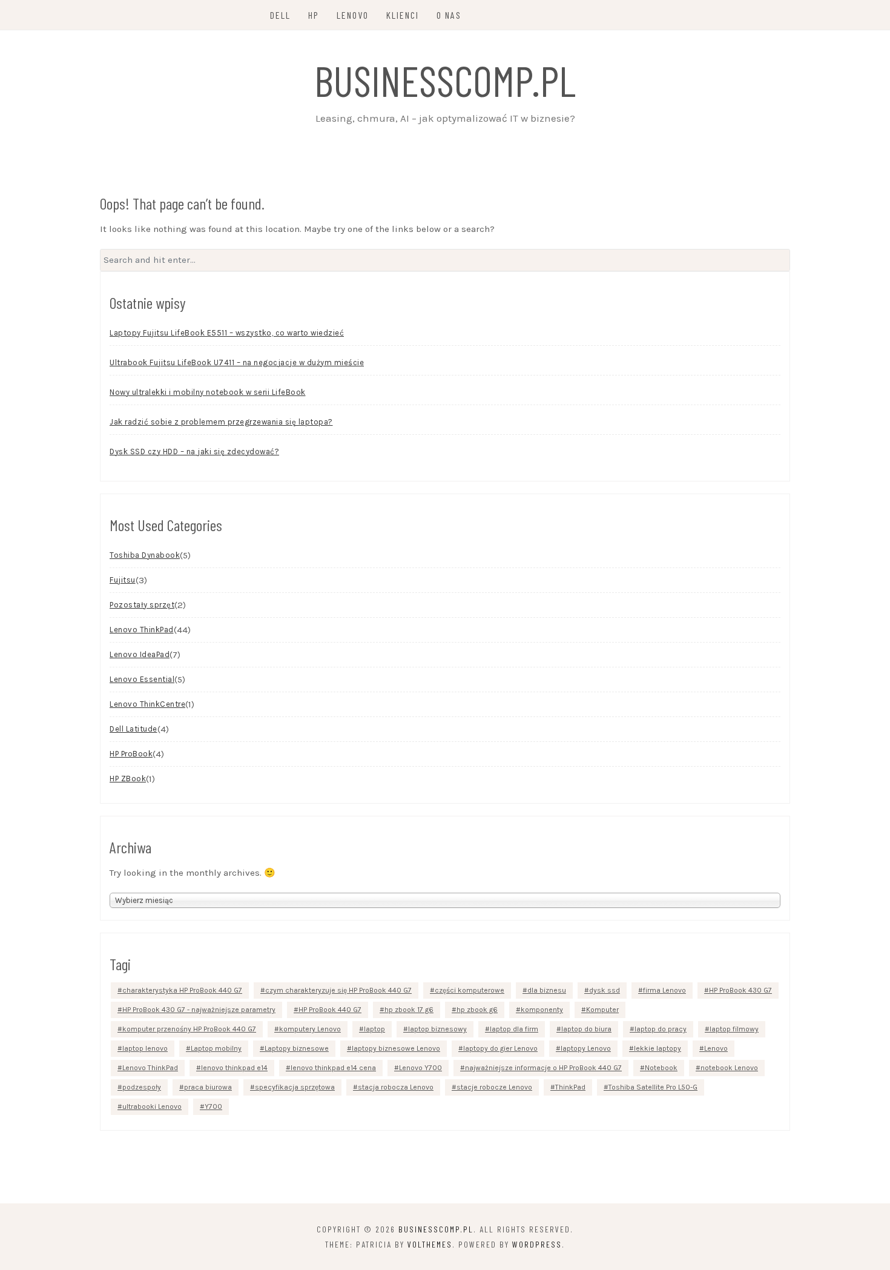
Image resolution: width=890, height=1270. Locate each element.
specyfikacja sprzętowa (295, 1087)
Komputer (602, 1009)
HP (313, 15)
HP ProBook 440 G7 (329, 1009)
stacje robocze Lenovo (494, 1087)
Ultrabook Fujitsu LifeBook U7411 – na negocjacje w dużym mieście (237, 362)
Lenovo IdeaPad (140, 654)
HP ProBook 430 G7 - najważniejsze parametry (198, 1009)
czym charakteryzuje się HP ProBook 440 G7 (338, 990)
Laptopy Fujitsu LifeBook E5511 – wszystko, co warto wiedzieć (227, 332)
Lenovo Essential (142, 679)
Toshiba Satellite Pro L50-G (652, 1087)
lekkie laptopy (657, 1048)
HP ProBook (131, 753)
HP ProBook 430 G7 (740, 990)
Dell (280, 15)
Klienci (402, 15)
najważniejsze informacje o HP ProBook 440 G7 (543, 1067)
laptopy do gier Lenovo (500, 1048)
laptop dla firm (514, 1029)
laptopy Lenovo (586, 1048)
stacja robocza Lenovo (395, 1087)
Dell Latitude (133, 728)
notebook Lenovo (729, 1067)
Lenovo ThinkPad (142, 629)
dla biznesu (546, 990)
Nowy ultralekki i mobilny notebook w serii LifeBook (208, 392)
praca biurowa (208, 1087)
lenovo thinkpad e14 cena (333, 1067)
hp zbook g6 (477, 1009)
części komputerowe (469, 990)
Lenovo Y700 (420, 1067)
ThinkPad (570, 1087)
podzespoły (141, 1087)
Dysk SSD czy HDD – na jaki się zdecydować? (194, 451)
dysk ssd (604, 990)
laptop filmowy (734, 1029)
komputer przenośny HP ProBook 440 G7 (189, 1029)
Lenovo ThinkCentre (147, 704)
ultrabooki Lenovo (152, 1106)
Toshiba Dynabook (145, 555)
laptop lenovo (145, 1048)
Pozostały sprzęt (142, 604)
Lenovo (353, 15)
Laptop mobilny (216, 1048)
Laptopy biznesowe (297, 1048)
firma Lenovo (664, 990)
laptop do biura (586, 1029)
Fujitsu (123, 579)
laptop (374, 1029)
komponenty (542, 1009)
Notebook (661, 1067)
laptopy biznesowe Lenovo (396, 1048)
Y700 (213, 1106)
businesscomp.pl (445, 80)
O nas (449, 15)
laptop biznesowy (437, 1029)
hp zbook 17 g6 (408, 1009)
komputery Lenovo (310, 1029)
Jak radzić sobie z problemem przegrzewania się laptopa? (221, 421)
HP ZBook (128, 778)
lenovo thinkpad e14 (234, 1067)
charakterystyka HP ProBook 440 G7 (182, 990)
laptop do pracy (661, 1029)
